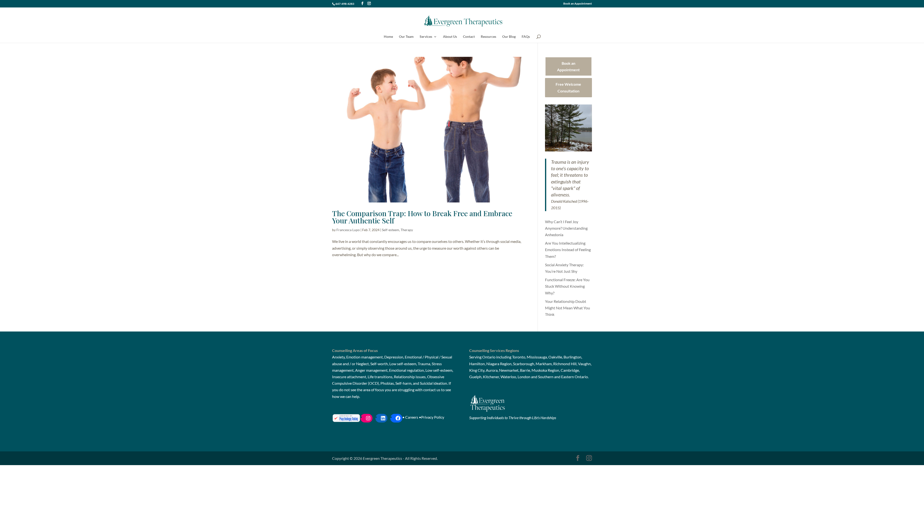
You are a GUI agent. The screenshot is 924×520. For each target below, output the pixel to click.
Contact (469, 37)
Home (388, 37)
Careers (411, 417)
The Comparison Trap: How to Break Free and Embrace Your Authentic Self (422, 216)
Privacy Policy (432, 417)
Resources (488, 37)
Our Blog (509, 37)
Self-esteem (390, 230)
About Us (450, 37)
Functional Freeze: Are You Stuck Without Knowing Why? (567, 286)
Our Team (406, 37)
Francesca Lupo (348, 230)
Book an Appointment (577, 3)
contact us (431, 389)
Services (426, 37)
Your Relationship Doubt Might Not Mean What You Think (567, 308)
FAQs (526, 37)
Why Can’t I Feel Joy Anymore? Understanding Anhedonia (566, 228)
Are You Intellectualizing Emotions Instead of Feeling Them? (568, 249)
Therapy (407, 230)
